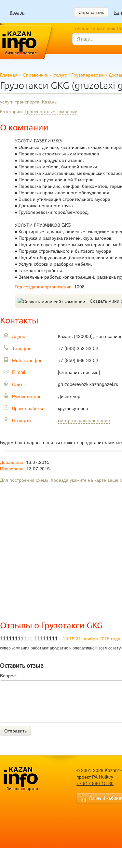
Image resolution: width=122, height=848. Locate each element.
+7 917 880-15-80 (95, 783)
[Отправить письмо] (79, 372)
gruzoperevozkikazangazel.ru (88, 384)
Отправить (15, 730)
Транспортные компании (50, 111)
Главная (9, 74)
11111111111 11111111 (29, 638)
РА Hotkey (102, 776)
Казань (17, 12)
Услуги (60, 74)
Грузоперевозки (88, 74)
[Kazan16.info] (31, 779)
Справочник (91, 12)
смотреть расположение (84, 420)
